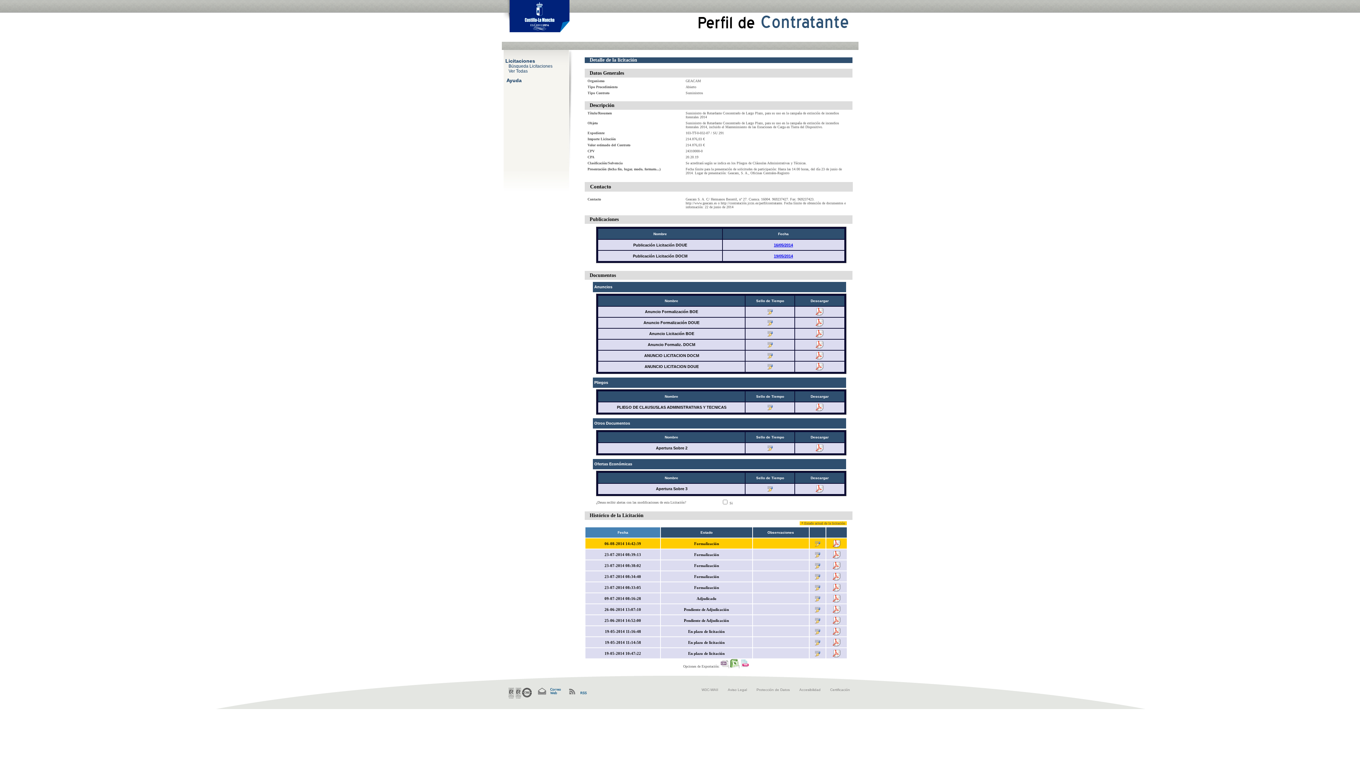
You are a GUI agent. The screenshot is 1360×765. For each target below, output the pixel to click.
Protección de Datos (773, 690)
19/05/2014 (783, 256)
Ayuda (514, 80)
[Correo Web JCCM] (549, 691)
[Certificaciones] (520, 693)
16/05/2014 (783, 245)
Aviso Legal (737, 690)
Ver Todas (518, 70)
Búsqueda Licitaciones (530, 65)
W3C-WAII (710, 690)
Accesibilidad (810, 690)
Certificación (840, 690)
